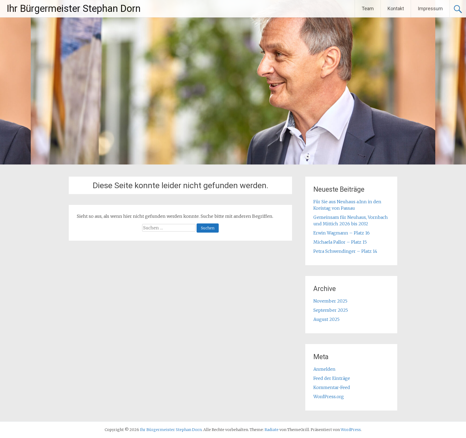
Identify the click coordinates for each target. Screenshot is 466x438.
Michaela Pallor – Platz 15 (340, 242)
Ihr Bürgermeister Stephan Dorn (74, 8)
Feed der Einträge (331, 378)
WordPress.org (328, 396)
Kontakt (396, 8)
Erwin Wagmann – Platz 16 (341, 233)
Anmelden (324, 369)
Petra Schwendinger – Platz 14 (345, 251)
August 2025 (326, 319)
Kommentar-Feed (331, 387)
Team (368, 8)
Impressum (430, 8)
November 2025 (330, 301)
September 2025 (330, 310)
